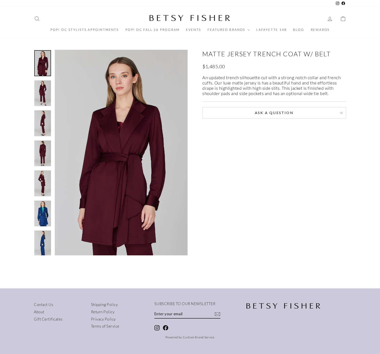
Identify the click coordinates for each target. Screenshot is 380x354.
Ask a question (274, 113)
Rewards (320, 29)
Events (193, 29)
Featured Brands (227, 29)
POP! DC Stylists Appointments (84, 29)
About (39, 312)
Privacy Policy (103, 319)
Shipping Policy (104, 304)
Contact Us (43, 304)
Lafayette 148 (271, 29)
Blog (298, 29)
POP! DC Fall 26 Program (152, 29)
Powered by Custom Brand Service (190, 337)
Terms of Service (105, 326)
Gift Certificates (48, 319)
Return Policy (103, 312)
